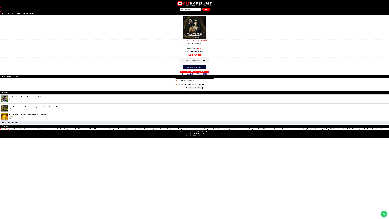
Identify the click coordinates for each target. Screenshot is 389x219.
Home (2, 122)
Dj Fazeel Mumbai (196, 43)
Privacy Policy (184, 132)
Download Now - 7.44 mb (195, 67)
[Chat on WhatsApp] (384, 214)
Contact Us (205, 132)
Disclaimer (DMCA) (195, 132)
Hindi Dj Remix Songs (197, 51)
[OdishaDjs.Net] (194, 3)
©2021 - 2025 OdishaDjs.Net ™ (194, 134)
